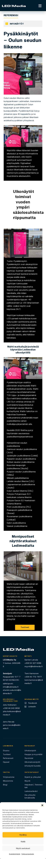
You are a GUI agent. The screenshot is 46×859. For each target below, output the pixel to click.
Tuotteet (25, 627)
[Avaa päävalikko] (40, 5)
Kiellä (23, 842)
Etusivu (6, 751)
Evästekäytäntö (14, 854)
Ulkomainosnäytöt (32, 762)
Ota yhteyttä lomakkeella (30, 796)
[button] (42, 805)
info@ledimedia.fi (11, 687)
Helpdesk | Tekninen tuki (34, 786)
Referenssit (8, 758)
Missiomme (8, 781)
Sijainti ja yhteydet (33, 777)
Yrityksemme (8, 777)
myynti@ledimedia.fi (34, 666)
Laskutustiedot (31, 791)
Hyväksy (23, 835)
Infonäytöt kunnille (33, 766)
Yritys (6, 772)
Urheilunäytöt (30, 751)
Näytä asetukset (23, 848)
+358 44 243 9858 (11, 708)
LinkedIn (32, 706)
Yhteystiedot (32, 772)
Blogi (5, 785)
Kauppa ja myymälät (33, 754)
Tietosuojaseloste (27, 854)
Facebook (32, 703)
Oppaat (6, 762)
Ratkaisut (30, 746)
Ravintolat (29, 758)
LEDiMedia (8, 746)
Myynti (27, 781)
